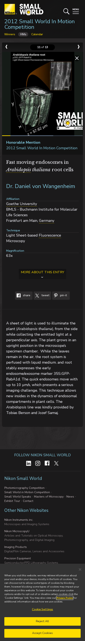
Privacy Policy (65, 598)
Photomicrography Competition (24, 488)
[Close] (80, 569)
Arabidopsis (18, 169)
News (70, 497)
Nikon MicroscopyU (16, 531)
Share (26, 295)
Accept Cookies (42, 633)
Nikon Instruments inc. (18, 520)
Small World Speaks (17, 497)
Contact (28, 501)
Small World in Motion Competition (27, 492)
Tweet (45, 295)
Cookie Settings (42, 609)
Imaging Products (15, 547)
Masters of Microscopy (49, 497)
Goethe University (21, 203)
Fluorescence (50, 235)
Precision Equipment (17, 558)
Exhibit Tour (12, 501)
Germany (46, 220)
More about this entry (42, 272)
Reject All (42, 621)
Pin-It (63, 295)
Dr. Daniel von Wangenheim (40, 186)
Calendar (37, 34)
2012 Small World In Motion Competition (39, 24)
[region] (42, 602)
